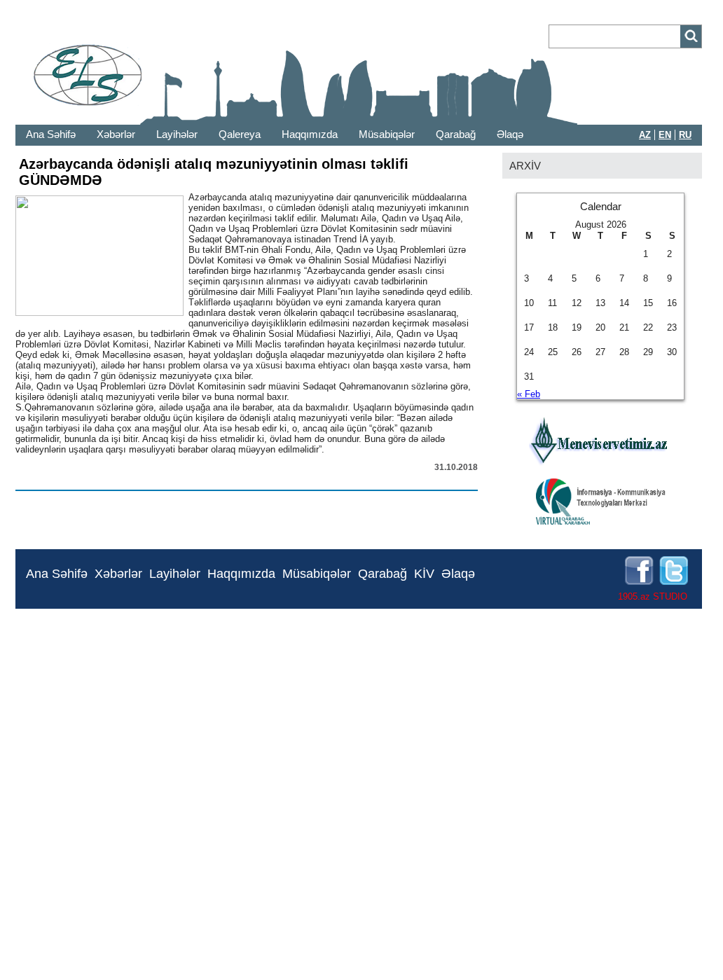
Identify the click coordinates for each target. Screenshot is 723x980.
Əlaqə (510, 134)
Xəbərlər (116, 134)
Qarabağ (456, 134)
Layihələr (177, 134)
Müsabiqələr (387, 134)
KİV (424, 574)
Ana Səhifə (51, 134)
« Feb (528, 394)
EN (665, 135)
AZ (645, 135)
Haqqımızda (310, 134)
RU (685, 135)
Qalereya (240, 134)
